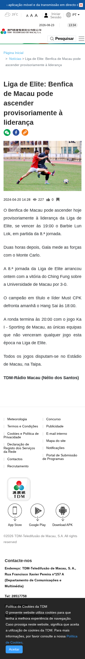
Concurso (53, 419)
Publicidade (55, 426)
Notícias (15, 59)
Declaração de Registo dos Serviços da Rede (19, 448)
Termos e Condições (22, 426)
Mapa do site (56, 441)
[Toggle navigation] (81, 38)
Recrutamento (18, 466)
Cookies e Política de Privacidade (21, 435)
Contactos (14, 459)
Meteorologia (17, 419)
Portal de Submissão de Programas (59, 457)
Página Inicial (13, 53)
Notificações (55, 448)
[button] (75, 15)
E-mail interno (56, 433)
